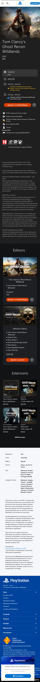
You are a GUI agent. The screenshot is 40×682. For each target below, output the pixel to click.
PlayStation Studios (9, 601)
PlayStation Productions (10, 603)
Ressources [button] (7, 628)
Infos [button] (5, 592)
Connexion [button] (7, 633)
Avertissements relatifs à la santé (15, 548)
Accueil (5, 585)
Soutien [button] (6, 623)
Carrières (6, 598)
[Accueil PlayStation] (20, 3)
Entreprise (6, 606)
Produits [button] (6, 614)
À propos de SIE (8, 595)
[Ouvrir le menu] (2, 3)
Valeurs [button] (6, 619)
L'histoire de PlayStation (10, 609)
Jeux (11, 585)
